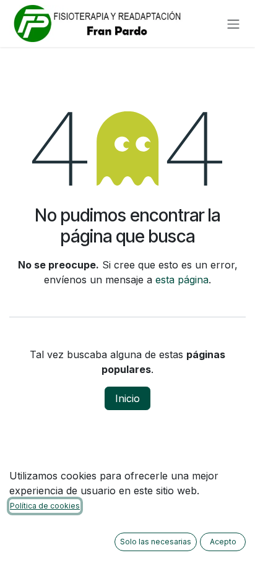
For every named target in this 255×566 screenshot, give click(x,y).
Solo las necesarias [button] (155, 541)
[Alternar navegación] (233, 23)
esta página (182, 279)
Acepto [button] (223, 541)
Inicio (127, 398)
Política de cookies (45, 505)
